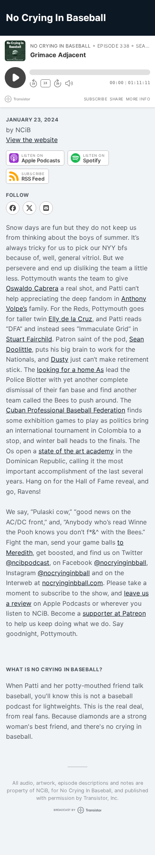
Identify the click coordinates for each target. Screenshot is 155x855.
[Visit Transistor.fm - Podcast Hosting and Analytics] (17, 99)
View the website (32, 140)
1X (45, 83)
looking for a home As (70, 370)
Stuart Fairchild (29, 339)
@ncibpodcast (27, 562)
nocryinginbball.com (72, 583)
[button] (89, 72)
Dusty (59, 359)
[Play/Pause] (15, 50)
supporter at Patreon (114, 613)
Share (117, 98)
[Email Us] (46, 208)
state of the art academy (76, 451)
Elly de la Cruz (70, 319)
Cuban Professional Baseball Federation (65, 410)
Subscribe (96, 98)
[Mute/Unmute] (69, 83)
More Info (138, 98)
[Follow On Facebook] (12, 208)
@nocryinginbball (120, 562)
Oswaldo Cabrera (32, 288)
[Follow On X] (29, 208)
